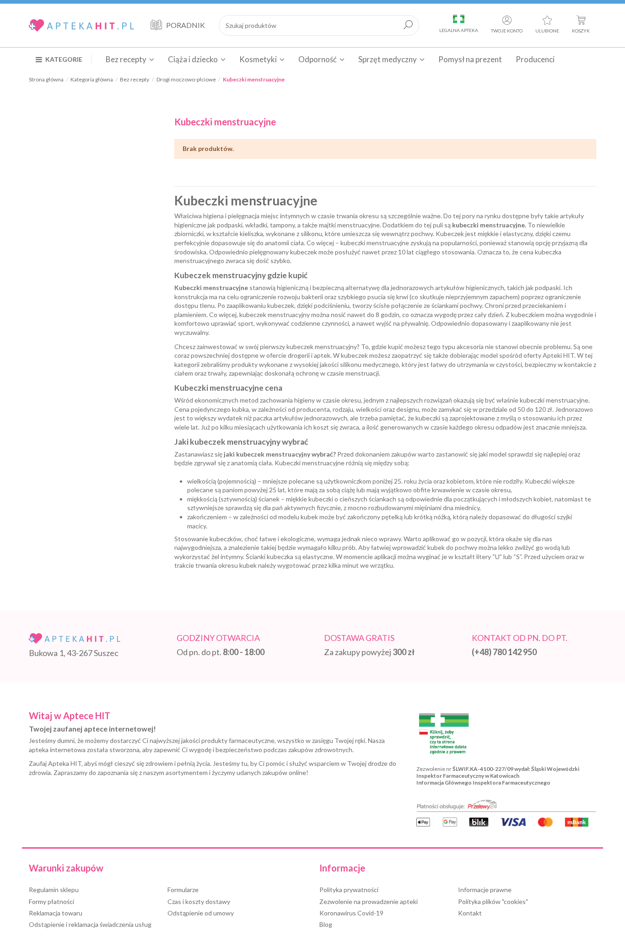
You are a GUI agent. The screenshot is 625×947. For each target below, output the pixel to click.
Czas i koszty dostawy (198, 901)
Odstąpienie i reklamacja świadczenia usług (90, 924)
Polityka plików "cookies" (493, 901)
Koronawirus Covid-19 (351, 913)
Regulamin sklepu (54, 889)
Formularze (183, 889)
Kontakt (470, 913)
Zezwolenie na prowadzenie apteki (368, 901)
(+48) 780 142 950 (504, 652)
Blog (325, 924)
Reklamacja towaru (55, 913)
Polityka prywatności (348, 889)
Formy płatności (51, 901)
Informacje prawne (485, 889)
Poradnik (185, 25)
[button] (64, 59)
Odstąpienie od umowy (200, 913)
